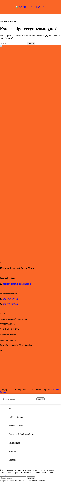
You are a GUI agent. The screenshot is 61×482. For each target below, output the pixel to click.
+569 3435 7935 (10, 299)
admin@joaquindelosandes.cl (17, 284)
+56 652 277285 (10, 304)
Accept (3, 475)
